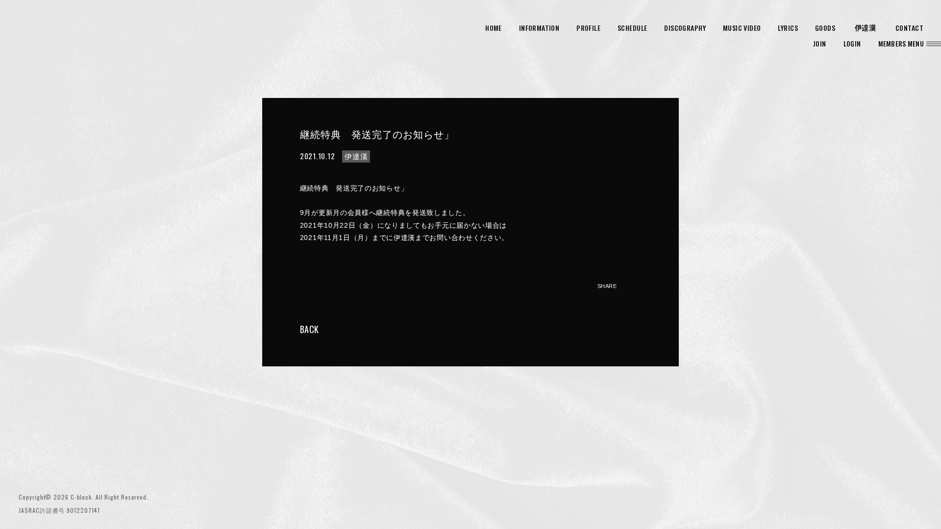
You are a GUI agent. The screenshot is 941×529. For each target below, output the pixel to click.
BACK (309, 329)
